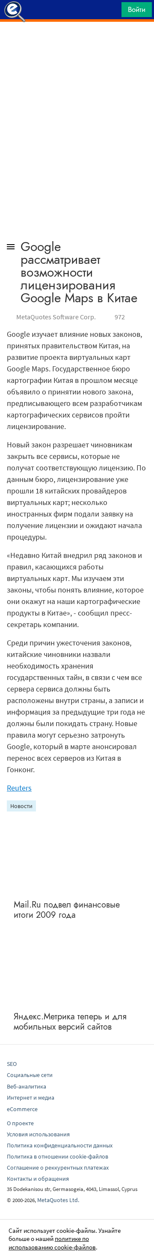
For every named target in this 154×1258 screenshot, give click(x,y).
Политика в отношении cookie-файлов (57, 1156)
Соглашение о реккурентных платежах (58, 1167)
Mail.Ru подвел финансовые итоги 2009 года (67, 910)
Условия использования (38, 1134)
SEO (12, 1064)
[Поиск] (112, 12)
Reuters (19, 788)
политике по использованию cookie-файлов (52, 1243)
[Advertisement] (77, 43)
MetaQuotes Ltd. (58, 1200)
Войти (136, 9)
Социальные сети (30, 1075)
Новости (21, 806)
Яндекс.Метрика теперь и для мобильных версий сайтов (70, 1021)
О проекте (20, 1123)
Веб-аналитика (26, 1086)
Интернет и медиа (30, 1097)
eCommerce (22, 1109)
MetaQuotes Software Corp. (56, 316)
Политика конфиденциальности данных (60, 1145)
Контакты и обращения (38, 1178)
